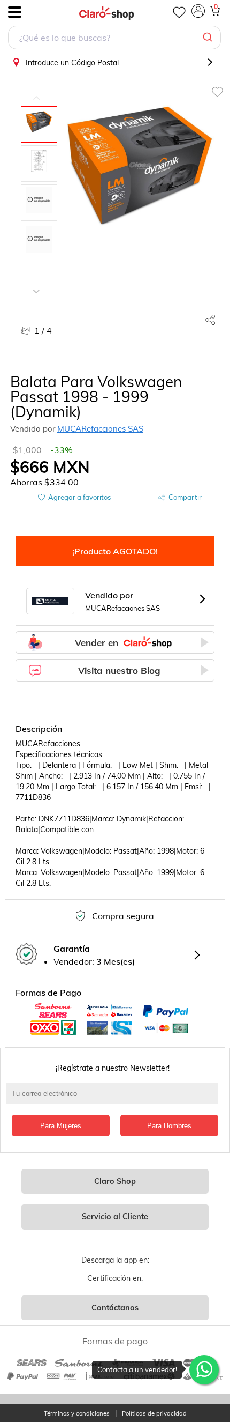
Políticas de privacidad (154, 1414)
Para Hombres (169, 1126)
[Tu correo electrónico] (115, 1099)
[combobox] (114, 39)
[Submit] (208, 37)
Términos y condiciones (77, 1414)
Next (36, 283)
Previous (36, 90)
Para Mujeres (60, 1126)
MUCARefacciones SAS (100, 429)
